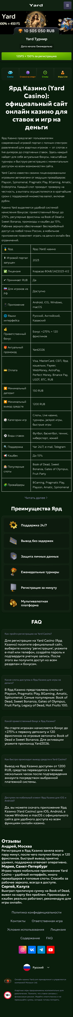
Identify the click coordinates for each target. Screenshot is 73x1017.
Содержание (30, 938)
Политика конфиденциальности (37, 912)
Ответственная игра (47, 921)
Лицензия (58, 929)
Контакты (18, 921)
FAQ (49, 938)
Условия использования (25, 929)
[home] (36, 5)
